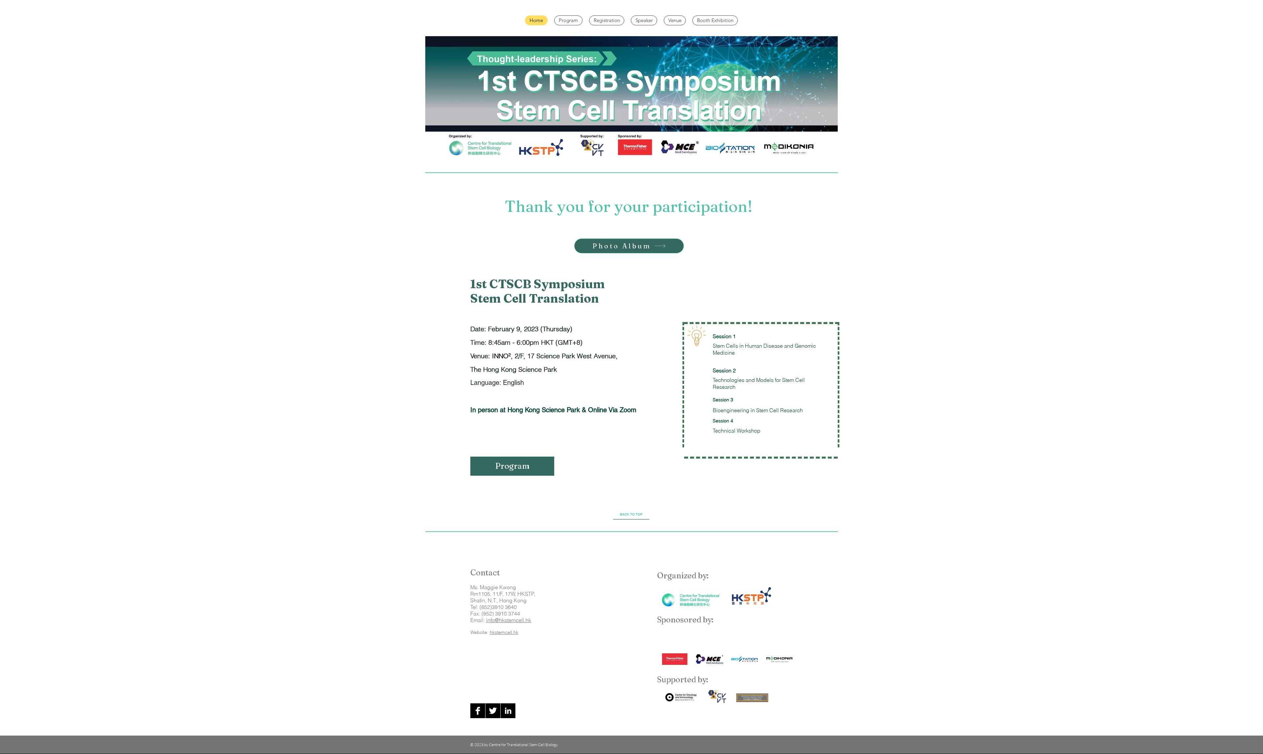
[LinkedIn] (508, 710)
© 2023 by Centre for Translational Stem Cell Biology (514, 744)
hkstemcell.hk (504, 632)
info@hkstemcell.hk (508, 620)
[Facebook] (477, 710)
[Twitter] (492, 710)
